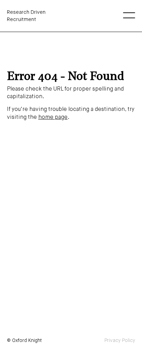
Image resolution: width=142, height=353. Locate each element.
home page (53, 117)
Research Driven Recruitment (26, 16)
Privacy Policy (119, 340)
